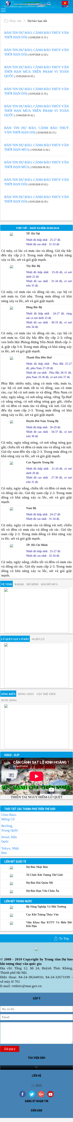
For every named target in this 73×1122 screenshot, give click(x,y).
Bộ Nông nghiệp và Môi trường (46, 906)
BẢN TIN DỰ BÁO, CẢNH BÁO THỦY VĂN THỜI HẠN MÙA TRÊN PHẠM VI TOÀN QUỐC (36, 71)
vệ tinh (6, 584)
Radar (19, 584)
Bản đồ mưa (49, 584)
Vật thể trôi (46, 694)
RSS (39, 1085)
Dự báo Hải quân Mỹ (39, 882)
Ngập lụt (38, 639)
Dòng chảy (26, 694)
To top (64, 938)
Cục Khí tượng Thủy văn (42, 914)
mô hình (32, 584)
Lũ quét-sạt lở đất (15, 639)
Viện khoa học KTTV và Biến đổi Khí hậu (49, 924)
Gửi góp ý (9, 1049)
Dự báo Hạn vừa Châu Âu (42, 890)
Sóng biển (8, 694)
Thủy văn (15, 20)
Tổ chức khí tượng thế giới (44, 874)
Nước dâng (9, 700)
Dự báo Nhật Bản (37, 866)
